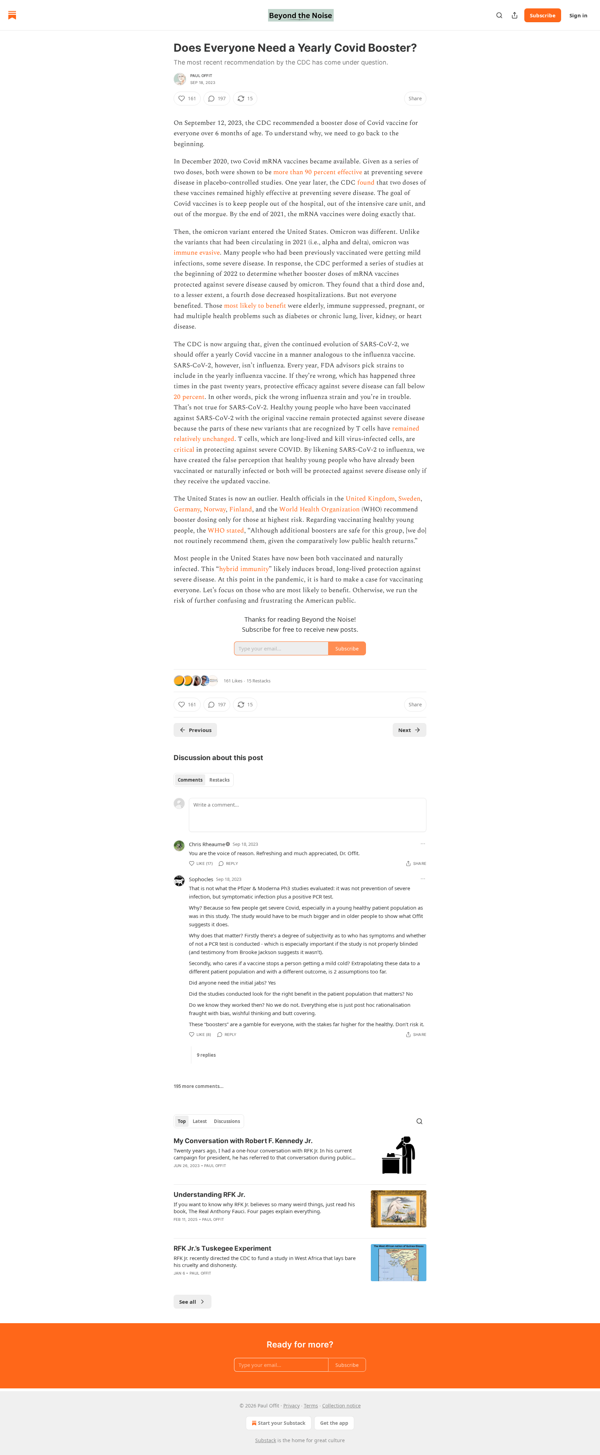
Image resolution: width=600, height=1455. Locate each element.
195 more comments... (199, 1086)
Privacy (291, 1405)
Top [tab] (182, 1121)
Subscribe (543, 15)
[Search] (499, 15)
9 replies (206, 1055)
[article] (300, 1158)
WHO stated (226, 531)
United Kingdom (370, 499)
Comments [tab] (190, 780)
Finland (240, 509)
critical (184, 450)
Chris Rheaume (207, 844)
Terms (311, 1405)
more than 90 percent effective (317, 172)
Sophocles (201, 879)
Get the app (334, 1423)
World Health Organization (319, 509)
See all (187, 1301)
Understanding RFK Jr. (209, 1195)
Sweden (409, 499)
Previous (200, 729)
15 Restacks (258, 681)
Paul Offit (201, 75)
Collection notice (341, 1405)
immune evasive (197, 253)
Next (404, 729)
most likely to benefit (255, 306)
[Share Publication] (515, 15)
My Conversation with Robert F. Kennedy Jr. (243, 1141)
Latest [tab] (200, 1121)
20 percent (189, 397)
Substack (265, 1440)
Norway (214, 509)
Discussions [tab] (227, 1121)
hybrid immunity (244, 569)
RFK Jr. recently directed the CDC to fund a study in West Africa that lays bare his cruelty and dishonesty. (265, 1261)
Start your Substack (282, 1423)
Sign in (578, 15)
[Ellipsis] (422, 843)
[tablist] (204, 780)
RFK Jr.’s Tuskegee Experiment (222, 1248)
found (366, 183)
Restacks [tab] (219, 780)
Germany (187, 509)
